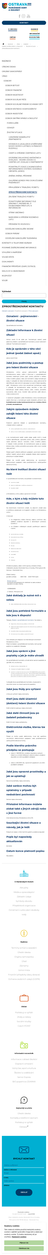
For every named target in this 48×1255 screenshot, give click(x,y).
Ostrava (23, 1127)
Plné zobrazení (33, 311)
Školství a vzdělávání (24, 1073)
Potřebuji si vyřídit (24, 1012)
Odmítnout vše (24, 1248)
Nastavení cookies (19, 1237)
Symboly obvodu (24, 901)
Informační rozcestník (24, 1053)
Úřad (18, 44)
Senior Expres (24, 1077)
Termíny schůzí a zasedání (24, 948)
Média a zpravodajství (24, 892)
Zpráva (6, 1185)
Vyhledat (6, 291)
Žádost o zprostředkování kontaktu (23, 620)
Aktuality (24, 888)
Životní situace (31, 46)
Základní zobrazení (8, 311)
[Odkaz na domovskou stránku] (3, 44)
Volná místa (24, 970)
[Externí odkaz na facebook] (19, 16)
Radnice (10, 44)
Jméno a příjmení (10, 1170)
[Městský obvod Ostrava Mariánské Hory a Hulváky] (24, 6)
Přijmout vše (24, 1243)
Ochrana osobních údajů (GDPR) (24, 979)
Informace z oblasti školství (24, 1059)
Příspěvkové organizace (24, 905)
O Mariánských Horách (24, 882)
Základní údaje (24, 897)
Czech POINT (24, 1026)
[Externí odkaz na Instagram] (23, 16)
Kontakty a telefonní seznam (24, 1118)
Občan (24, 1007)
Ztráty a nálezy (24, 1017)
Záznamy (24, 966)
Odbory (25, 44)
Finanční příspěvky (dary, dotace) (24, 975)
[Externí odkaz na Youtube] (28, 16)
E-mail (6, 1177)
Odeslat (24, 1192)
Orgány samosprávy (24, 957)
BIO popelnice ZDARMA (24, 1081)
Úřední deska (24, 952)
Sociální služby (24, 1021)
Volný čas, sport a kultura (24, 1068)
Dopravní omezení (24, 1064)
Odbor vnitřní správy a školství (12, 46)
